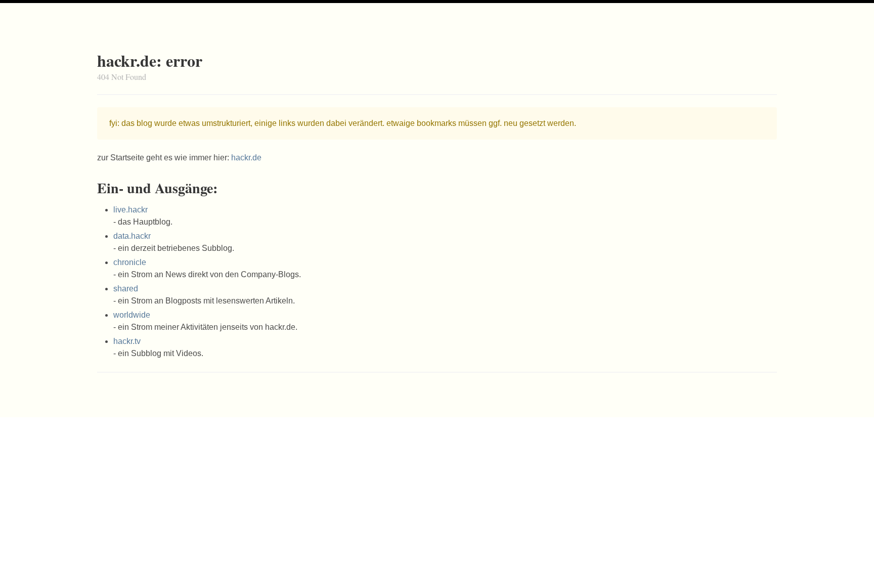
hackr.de (246, 157)
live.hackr (130, 209)
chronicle (129, 262)
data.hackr (132, 236)
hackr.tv (127, 341)
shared (125, 288)
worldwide (131, 315)
